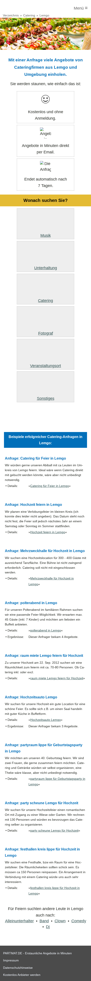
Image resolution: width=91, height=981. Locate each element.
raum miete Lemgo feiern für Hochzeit (56, 678)
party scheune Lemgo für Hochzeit (54, 830)
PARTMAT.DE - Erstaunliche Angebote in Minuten (37, 953)
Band (44, 921)
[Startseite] (21, 8)
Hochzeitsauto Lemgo (45, 720)
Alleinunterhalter (19, 921)
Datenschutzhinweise (18, 967)
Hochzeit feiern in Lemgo (47, 532)
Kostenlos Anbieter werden (21, 975)
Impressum (11, 960)
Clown (60, 921)
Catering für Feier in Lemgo (49, 486)
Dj (48, 927)
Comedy (78, 921)
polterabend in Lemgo (45, 630)
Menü (81, 8)
